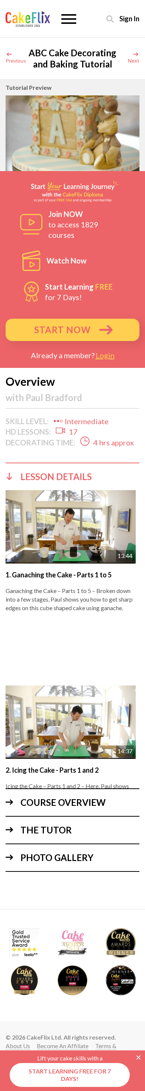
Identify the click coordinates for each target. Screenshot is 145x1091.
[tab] (72, 476)
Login (105, 355)
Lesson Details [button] (56, 476)
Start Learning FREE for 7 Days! (70, 1075)
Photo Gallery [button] (56, 857)
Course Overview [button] (63, 802)
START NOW (62, 329)
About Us (18, 1045)
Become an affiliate (62, 1045)
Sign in (129, 18)
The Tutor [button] (46, 829)
